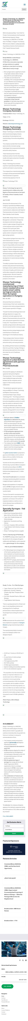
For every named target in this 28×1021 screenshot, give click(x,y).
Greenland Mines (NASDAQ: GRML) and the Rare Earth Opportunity (12, 866)
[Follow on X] (23, 960)
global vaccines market (11, 452)
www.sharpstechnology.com (15, 123)
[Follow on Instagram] (26, 960)
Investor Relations (5, 1010)
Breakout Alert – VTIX (10, 920)
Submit (14, 833)
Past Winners (4, 1000)
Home (2, 996)
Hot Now (3, 998)
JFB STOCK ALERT (10, 878)
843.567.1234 (23, 979)
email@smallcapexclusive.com (16, 972)
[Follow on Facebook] (20, 960)
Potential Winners (5, 1001)
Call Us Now (7, 986)
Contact (3, 1012)
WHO (20, 467)
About (2, 1008)
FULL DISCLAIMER (8, 816)
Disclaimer (3, 1014)
